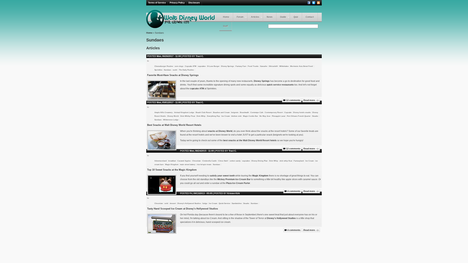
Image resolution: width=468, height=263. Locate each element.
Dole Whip (201, 116)
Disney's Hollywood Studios (189, 203)
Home (226, 17)
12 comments (293, 100)
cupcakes (202, 66)
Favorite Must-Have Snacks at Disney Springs (173, 75)
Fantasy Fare (241, 66)
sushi (175, 70)
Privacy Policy (177, 3)
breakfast (172, 161)
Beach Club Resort (204, 112)
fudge (205, 203)
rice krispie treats (204, 164)
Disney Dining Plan (260, 161)
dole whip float (286, 161)
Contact (310, 17)
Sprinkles (158, 70)
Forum (240, 17)
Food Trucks (253, 66)
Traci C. (200, 56)
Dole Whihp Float (187, 116)
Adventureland (160, 161)
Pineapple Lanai (278, 116)
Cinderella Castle (209, 161)
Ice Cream (226, 116)
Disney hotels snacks (302, 112)
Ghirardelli (273, 66)
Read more (309, 100)
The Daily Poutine (186, 70)
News (270, 17)
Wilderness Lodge (170, 120)
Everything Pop (213, 116)
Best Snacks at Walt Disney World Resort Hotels (174, 125)
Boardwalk (244, 112)
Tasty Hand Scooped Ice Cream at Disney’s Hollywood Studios (182, 208)
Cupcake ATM (190, 66)
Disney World (173, 116)
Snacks (315, 116)
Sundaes (167, 70)
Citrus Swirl (223, 161)
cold (166, 203)
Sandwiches (237, 203)
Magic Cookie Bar (250, 116)
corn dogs (179, 66)
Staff (225, 26)
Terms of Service (157, 3)
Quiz (296, 17)
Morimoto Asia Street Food (301, 66)
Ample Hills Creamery (163, 112)
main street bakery (187, 164)
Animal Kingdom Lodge (184, 112)
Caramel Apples (184, 161)
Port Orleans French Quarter (299, 116)
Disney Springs (227, 66)
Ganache (263, 66)
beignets (234, 112)
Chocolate (196, 161)
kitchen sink (236, 116)
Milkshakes (284, 66)
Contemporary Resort (274, 112)
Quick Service (224, 203)
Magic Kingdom (171, 164)
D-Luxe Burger (213, 66)
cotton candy (235, 161)
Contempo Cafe (256, 112)
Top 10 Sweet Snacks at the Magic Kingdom (172, 169)
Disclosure (194, 3)
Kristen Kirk (233, 193)
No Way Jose (265, 116)
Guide (283, 17)
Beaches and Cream (221, 112)
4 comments (293, 191)
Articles (255, 17)
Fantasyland (299, 161)
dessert (173, 203)
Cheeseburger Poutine (163, 66)
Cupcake (288, 112)
